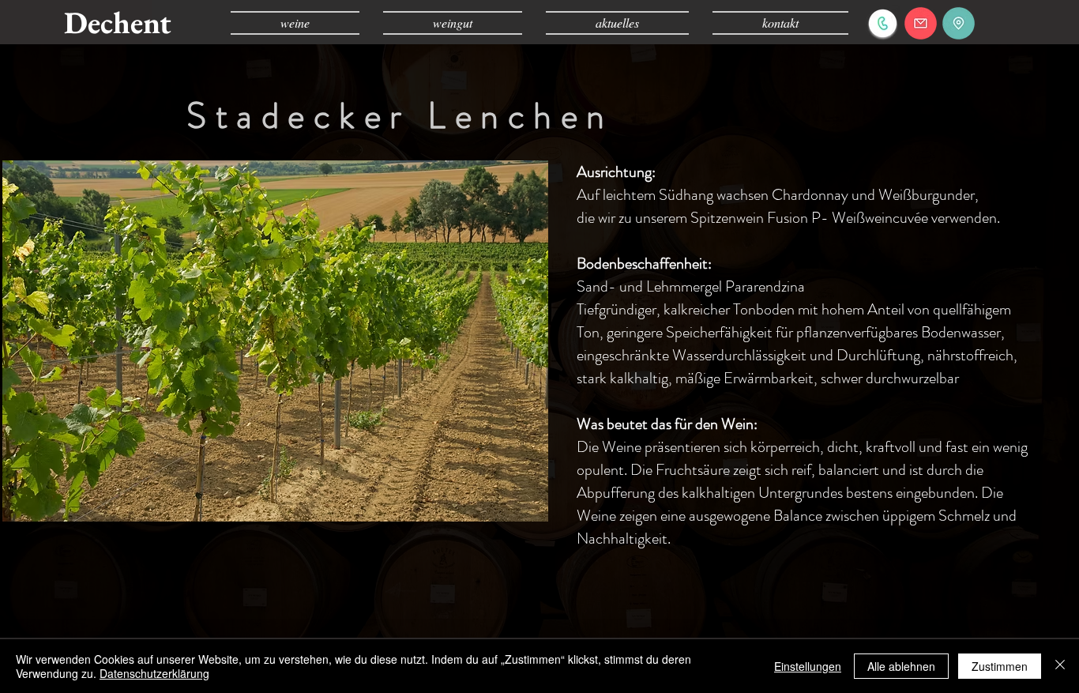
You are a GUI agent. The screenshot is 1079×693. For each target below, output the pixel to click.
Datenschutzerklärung (154, 673)
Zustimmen (1000, 666)
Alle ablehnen (901, 666)
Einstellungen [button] (807, 666)
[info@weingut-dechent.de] (920, 23)
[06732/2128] (882, 23)
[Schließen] (1060, 666)
